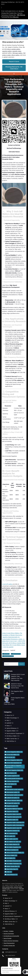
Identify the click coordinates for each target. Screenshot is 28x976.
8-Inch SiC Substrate (14, 763)
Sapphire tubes (12, 811)
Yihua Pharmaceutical (9, 943)
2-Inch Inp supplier (7, 647)
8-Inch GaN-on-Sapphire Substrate (13, 766)
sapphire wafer (12, 819)
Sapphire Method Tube (14, 809)
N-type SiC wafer (13, 803)
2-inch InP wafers (7, 584)
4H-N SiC (11, 757)
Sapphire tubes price (14, 817)
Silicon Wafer (12, 855)
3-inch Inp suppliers (8, 656)
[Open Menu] (14, 74)
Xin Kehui (6, 931)
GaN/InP (12, 650)
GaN (9, 787)
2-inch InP (6, 653)
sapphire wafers (7, 51)
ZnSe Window (12, 874)
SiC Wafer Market (13, 844)
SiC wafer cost (12, 839)
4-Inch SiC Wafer (13, 754)
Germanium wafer (13, 792)
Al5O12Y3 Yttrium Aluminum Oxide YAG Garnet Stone (17, 686)
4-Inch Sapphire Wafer (14, 752)
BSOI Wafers (11, 773)
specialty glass (16, 51)
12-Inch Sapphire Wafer (15, 770)
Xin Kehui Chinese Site (9, 945)
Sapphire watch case (14, 828)
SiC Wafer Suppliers (13, 847)
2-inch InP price (16, 653)
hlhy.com (16, 17)
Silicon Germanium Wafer (15, 852)
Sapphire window (13, 830)
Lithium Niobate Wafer (14, 800)
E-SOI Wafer (11, 784)
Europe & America (12, 936)
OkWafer (11, 931)
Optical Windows (11, 728)
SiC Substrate (12, 833)
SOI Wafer (11, 858)
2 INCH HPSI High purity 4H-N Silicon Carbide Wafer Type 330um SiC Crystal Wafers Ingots (13, 643)
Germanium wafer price (14, 795)
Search (22, 664)
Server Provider (7, 938)
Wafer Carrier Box (11, 738)
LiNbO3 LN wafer (13, 797)
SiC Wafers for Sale (13, 841)
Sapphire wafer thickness (15, 825)
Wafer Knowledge (11, 718)
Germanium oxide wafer (15, 789)
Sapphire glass (12, 806)
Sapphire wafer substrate (15, 822)
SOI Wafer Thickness (14, 863)
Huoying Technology (9, 933)
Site (18, 936)
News (8, 725)
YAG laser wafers (17, 53)
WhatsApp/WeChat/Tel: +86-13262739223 (14, 68)
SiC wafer (11, 836)
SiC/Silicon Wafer (11, 736)
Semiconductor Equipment (14, 733)
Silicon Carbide (12, 850)
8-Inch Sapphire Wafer (14, 760)
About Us (9, 715)
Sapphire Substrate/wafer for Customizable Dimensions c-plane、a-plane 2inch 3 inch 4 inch (13, 639)
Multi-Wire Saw (12, 869)
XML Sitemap (21, 15)
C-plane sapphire (13, 776)
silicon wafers (15, 55)
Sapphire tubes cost (14, 814)
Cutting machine (12, 781)
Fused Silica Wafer (9, 704)
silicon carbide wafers (13, 49)
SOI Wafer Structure (14, 861)
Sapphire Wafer (10, 731)
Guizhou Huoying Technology (11, 940)
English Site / (13, 13)
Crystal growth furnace (14, 778)
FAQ (7, 720)
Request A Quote (14, 61)
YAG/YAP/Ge (10, 741)
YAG (9, 872)
